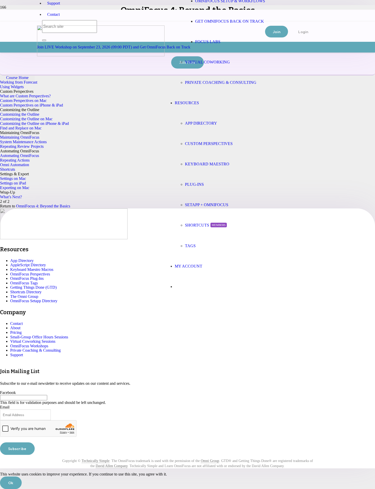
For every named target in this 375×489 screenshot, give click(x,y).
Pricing (16, 332)
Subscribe (17, 448)
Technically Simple (95, 461)
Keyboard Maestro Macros (31, 269)
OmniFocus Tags (24, 283)
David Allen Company (112, 466)
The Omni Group (24, 296)
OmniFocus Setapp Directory (33, 301)
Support (53, 3)
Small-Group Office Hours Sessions (39, 337)
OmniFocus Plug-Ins (27, 278)
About (15, 328)
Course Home (17, 77)
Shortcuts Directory (26, 292)
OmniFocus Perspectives (30, 274)
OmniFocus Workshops (29, 346)
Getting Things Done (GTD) (33, 287)
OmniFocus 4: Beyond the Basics (43, 206)
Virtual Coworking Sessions (32, 341)
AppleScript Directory (28, 265)
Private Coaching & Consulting (35, 350)
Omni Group (210, 461)
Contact (53, 14)
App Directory (22, 260)
